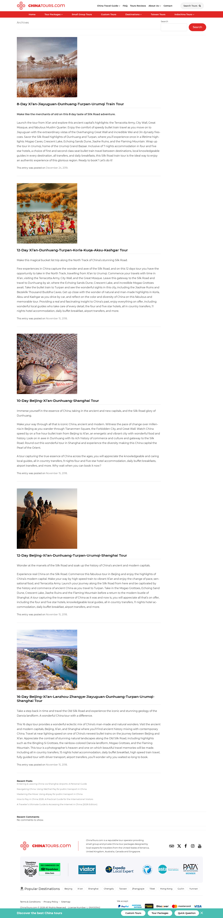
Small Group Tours (82, 14)
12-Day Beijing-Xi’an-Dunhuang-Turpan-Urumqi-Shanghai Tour (72, 555)
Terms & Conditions (30, 901)
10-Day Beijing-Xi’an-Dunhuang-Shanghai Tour (58, 401)
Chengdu (109, 888)
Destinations (132, 14)
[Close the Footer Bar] (202, 913)
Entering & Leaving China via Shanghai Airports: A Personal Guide (52, 783)
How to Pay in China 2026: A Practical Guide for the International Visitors (55, 799)
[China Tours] (41, 5)
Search (197, 27)
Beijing (68, 888)
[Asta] (168, 870)
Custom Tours (108, 14)
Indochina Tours (183, 14)
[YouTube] (199, 846)
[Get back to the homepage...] (45, 845)
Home (32, 14)
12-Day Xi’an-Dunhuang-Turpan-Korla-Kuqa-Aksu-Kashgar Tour (72, 250)
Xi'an (80, 888)
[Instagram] (192, 846)
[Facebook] (185, 846)
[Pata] (191, 870)
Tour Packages (53, 14)
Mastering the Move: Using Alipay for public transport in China (50, 794)
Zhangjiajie (138, 888)
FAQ (125, 5)
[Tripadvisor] (171, 846)
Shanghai (93, 888)
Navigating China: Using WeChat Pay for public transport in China (52, 789)
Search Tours (190, 5)
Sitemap (65, 901)
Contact (168, 5)
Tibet (152, 888)
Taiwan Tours (158, 14)
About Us (154, 5)
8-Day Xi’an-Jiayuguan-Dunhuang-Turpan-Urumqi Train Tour (70, 104)
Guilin (181, 888)
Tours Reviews (138, 5)
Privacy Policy (51, 901)
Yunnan (193, 888)
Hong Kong (166, 888)
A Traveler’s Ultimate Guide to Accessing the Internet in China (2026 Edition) (57, 804)
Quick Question (187, 913)
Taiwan (123, 888)
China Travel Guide (107, 5)
